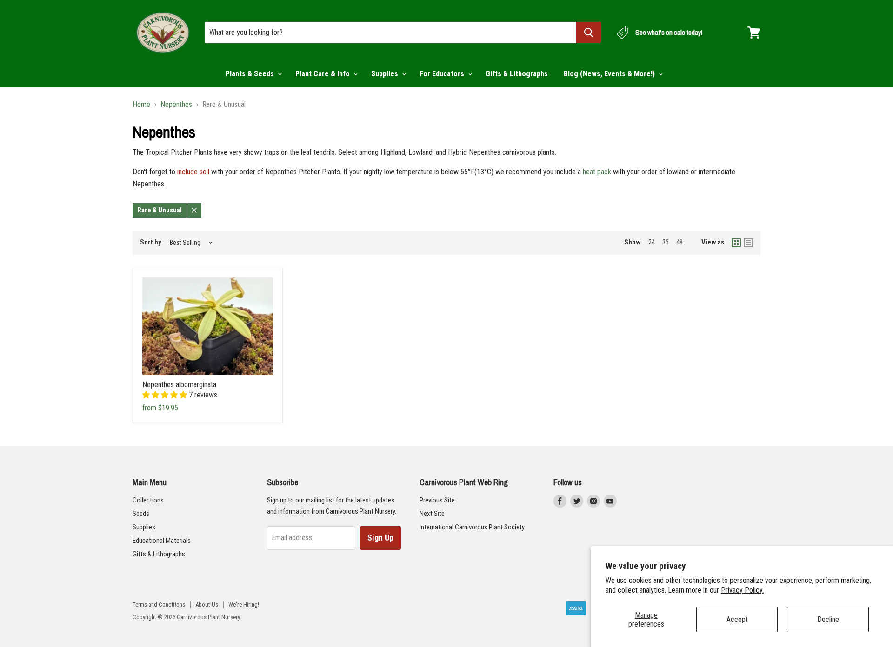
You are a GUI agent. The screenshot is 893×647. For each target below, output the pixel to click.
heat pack (597, 171)
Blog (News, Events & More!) (610, 73)
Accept (737, 619)
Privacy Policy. (742, 590)
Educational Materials (162, 540)
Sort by (150, 242)
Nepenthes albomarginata (179, 384)
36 (665, 242)
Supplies (385, 73)
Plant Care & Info (323, 73)
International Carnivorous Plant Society (472, 527)
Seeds (141, 513)
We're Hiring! (243, 604)
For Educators (443, 73)
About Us (206, 604)
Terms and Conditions (159, 604)
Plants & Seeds (251, 73)
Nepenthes (176, 104)
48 (679, 242)
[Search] (588, 32)
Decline (828, 619)
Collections (148, 500)
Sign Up (380, 537)
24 (651, 242)
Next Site (432, 513)
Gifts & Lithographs (517, 73)
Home (141, 104)
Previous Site (437, 500)
